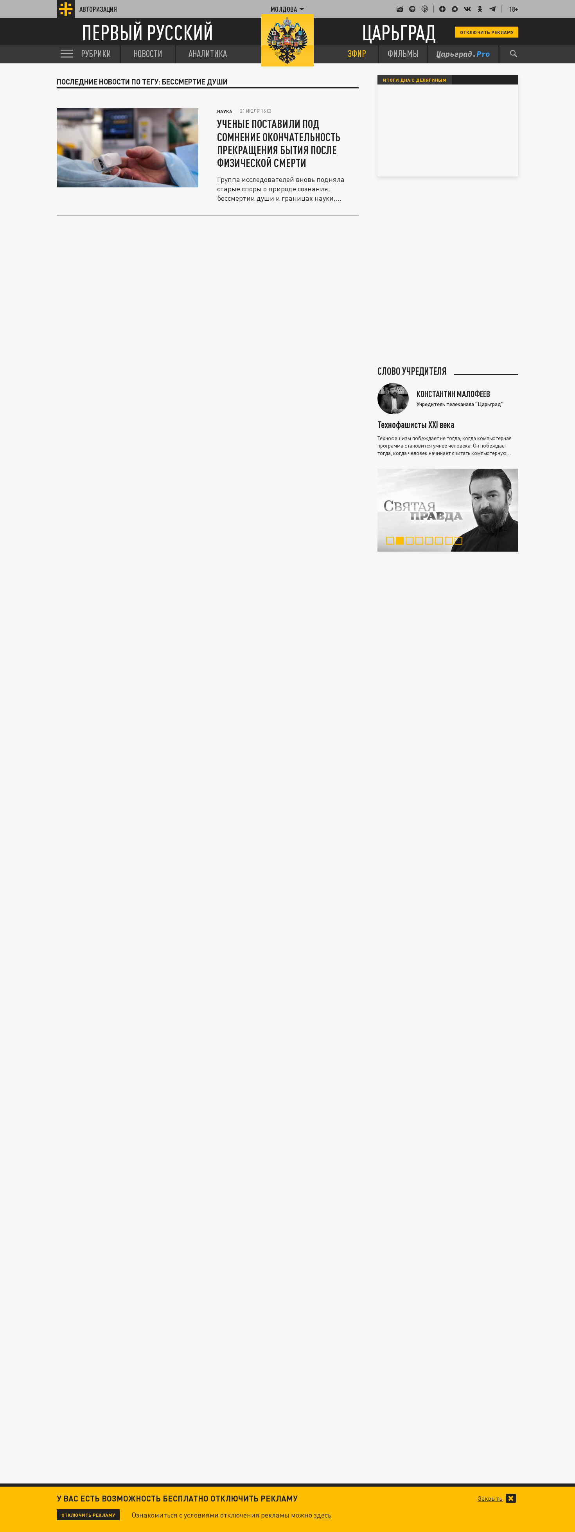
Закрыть (490, 1498)
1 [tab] (392, 541)
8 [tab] (460, 541)
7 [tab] (450, 541)
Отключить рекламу (487, 32)
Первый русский (147, 32)
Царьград (399, 32)
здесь (322, 1514)
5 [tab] (431, 541)
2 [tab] (401, 541)
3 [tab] (411, 541)
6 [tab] (440, 541)
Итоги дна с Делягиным (414, 80)
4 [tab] (421, 541)
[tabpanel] (447, 510)
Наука (224, 111)
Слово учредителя (412, 371)
